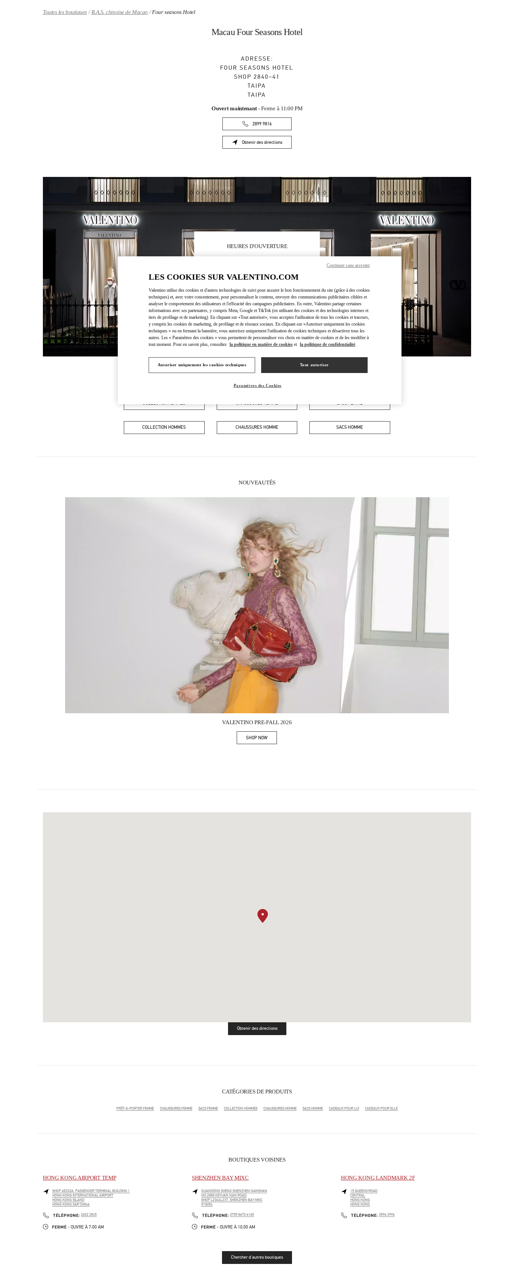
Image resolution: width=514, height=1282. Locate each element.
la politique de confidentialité (327, 344)
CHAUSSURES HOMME (280, 1108)
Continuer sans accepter (348, 265)
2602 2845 (89, 1214)
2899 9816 (262, 123)
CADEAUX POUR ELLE (381, 1108)
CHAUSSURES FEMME (176, 1108)
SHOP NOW (261, 739)
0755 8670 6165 (242, 1214)
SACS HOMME (313, 1108)
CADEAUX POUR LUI (344, 1108)
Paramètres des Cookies (258, 385)
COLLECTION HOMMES (240, 1108)
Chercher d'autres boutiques (257, 1257)
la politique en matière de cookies (261, 344)
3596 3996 (387, 1214)
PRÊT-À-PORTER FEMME (135, 1108)
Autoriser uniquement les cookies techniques (202, 364)
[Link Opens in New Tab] (257, 605)
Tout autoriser (314, 364)
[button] (262, 916)
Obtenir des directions (267, 144)
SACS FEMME (208, 1108)
